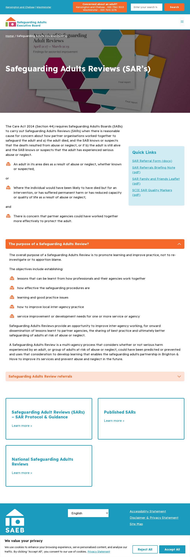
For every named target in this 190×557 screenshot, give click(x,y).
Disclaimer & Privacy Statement (154, 518)
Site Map (136, 524)
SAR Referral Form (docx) (152, 161)
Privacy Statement (99, 551)
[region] (95, 546)
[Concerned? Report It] (100, 7)
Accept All (172, 549)
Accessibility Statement (148, 511)
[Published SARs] (141, 419)
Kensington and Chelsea (20, 7)
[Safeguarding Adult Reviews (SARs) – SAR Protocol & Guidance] (49, 419)
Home (10, 36)
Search (174, 7)
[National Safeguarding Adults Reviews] (49, 466)
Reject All (145, 549)
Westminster (43, 7)
